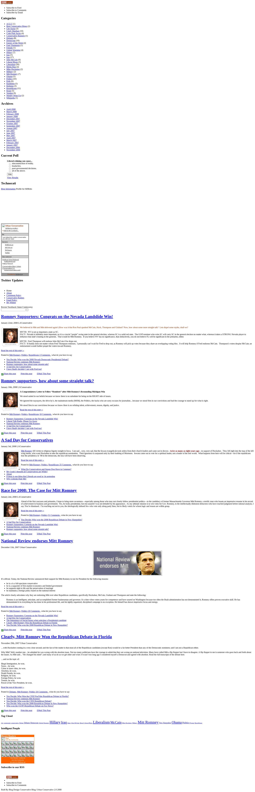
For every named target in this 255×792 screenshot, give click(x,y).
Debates (9, 38)
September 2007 (13, 126)
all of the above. (18, 171)
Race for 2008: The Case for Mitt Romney (39, 490)
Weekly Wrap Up (13, 95)
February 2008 (12, 114)
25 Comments (65, 465)
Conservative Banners (15, 36)
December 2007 (13, 119)
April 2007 (11, 138)
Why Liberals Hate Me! (16, 479)
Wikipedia (10, 98)
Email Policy (11, 300)
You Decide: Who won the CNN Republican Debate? (29, 701)
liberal (82, 723)
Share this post (10, 373)
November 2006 (13, 150)
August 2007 (11, 128)
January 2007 (12, 145)
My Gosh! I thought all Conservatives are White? (27, 471)
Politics (9, 79)
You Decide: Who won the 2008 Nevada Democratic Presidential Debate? (37, 359)
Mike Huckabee (13, 69)
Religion (10, 86)
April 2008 (11, 109)
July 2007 (10, 131)
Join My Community (12, 740)
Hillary (9, 52)
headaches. (16, 166)
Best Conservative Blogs (16, 26)
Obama (9, 76)
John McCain (12, 60)
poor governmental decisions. (24, 168)
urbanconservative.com (12, 270)
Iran (8, 55)
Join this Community (18, 760)
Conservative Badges (15, 298)
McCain (116, 722)
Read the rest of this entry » (12, 350)
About (9, 293)
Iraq (8, 57)
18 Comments (45, 414)
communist (7, 723)
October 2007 (12, 123)
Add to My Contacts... (11, 231)
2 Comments (45, 355)
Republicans (11, 88)
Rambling (10, 83)
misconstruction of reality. (22, 163)
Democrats (10, 40)
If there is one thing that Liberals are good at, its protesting (30, 476)
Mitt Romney (12, 74)
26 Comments (42, 692)
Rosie (8, 91)
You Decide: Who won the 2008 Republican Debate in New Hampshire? (51, 520)
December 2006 (13, 147)
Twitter (7, 253)
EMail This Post (43, 373)
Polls (8, 81)
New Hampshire (165, 723)
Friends (9, 48)
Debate (21, 723)
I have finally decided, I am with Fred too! (24, 369)
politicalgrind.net (10, 261)
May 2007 (10, 135)
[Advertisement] (14, 210)
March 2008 (11, 111)
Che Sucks (10, 28)
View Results (12, 177)
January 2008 (12, 116)
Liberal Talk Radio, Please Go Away (21, 421)
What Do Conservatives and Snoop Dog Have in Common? (46, 469)
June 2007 (10, 133)
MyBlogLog (9, 245)
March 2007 (11, 140)
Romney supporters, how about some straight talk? (27, 364)
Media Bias (11, 67)
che (2, 723)
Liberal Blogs (12, 62)
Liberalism (10, 64)
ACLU (9, 24)
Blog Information (8, 189)
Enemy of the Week (14, 43)
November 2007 (13, 121)
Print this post (26, 373)
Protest (192, 723)
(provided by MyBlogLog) (17, 762)
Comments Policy (13, 295)
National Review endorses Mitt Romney (23, 362)
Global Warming (13, 50)
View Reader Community (17, 758)
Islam (69, 723)
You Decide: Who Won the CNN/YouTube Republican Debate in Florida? (37, 696)
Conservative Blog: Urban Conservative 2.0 (11, 267)
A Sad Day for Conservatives (18, 367)
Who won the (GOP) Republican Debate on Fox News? (30, 706)
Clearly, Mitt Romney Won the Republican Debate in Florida (31, 623)
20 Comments (34, 611)
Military (9, 72)
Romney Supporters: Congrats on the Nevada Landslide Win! (57, 316)
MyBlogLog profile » (11, 228)
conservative (15, 723)
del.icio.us (8, 247)
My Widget (11, 302)
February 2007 (12, 143)
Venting (9, 93)
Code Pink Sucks (13, 33)
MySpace (8, 250)
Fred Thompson (13, 45)
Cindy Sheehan (12, 31)
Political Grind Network (10, 260)
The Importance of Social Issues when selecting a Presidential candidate (36, 620)
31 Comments (54, 515)
